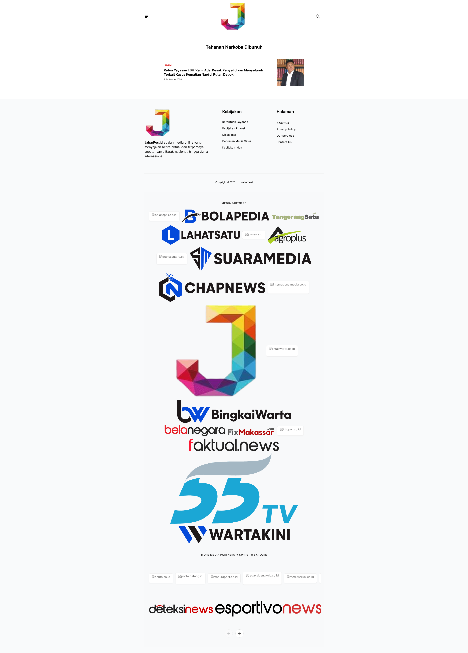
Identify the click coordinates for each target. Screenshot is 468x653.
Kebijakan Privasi (233, 128)
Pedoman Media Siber (236, 141)
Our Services (285, 135)
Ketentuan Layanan (235, 122)
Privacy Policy (286, 129)
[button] (318, 16)
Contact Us (284, 142)
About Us (283, 123)
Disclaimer (229, 134)
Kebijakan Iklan (232, 147)
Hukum (167, 65)
